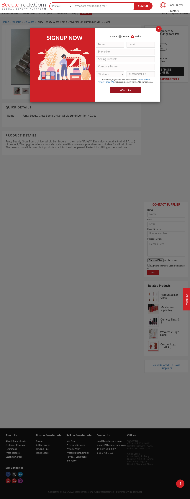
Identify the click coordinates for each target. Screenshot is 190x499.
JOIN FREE (125, 90)
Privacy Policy (104, 82)
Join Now (186, 299)
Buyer (126, 36)
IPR (112, 82)
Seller (138, 36)
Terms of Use (144, 80)
